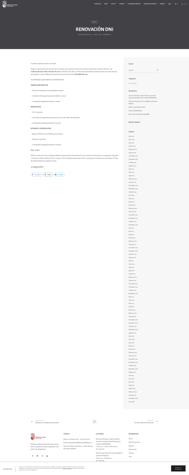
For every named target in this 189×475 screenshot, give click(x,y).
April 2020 (132, 346)
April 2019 (131, 385)
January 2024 (132, 212)
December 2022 (133, 248)
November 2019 (133, 362)
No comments (100, 449)
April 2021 (131, 307)
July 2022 (131, 261)
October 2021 (132, 290)
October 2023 (132, 221)
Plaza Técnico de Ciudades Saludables (139, 114)
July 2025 (131, 169)
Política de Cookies (67, 468)
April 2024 (131, 202)
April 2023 (131, 235)
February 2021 (133, 313)
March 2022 (132, 274)
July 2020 (131, 336)
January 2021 (132, 316)
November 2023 (133, 218)
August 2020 (132, 333)
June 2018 (131, 402)
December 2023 (133, 215)
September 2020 (133, 329)
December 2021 (133, 284)
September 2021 (133, 293)
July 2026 (131, 136)
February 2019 (133, 392)
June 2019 (131, 379)
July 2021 (131, 297)
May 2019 (131, 382)
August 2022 (132, 257)
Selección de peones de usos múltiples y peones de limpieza (143, 102)
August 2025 (132, 166)
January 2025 (132, 182)
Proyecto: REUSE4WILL (135, 111)
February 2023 (133, 241)
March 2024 (132, 205)
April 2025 (131, 176)
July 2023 (131, 228)
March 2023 (132, 238)
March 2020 (132, 349)
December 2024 (133, 185)
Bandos (94, 22)
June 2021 (131, 300)
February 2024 (133, 208)
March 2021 (132, 310)
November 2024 (133, 189)
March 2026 (132, 146)
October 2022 (132, 254)
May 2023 (131, 231)
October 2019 (132, 366)
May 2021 (131, 303)
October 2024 (132, 192)
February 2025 (133, 179)
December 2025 (133, 156)
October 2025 (132, 162)
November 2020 (133, 323)
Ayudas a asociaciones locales (137, 107)
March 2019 (132, 388)
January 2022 (132, 280)
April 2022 (131, 271)
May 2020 (131, 343)
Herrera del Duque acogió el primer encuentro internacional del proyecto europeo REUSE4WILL (143, 97)
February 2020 (133, 352)
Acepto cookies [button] (178, 468)
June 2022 (132, 264)
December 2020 (133, 320)
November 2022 (133, 251)
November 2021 (133, 287)
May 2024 (131, 199)
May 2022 (131, 267)
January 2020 (132, 356)
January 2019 (132, 395)
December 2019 (133, 359)
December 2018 (133, 398)
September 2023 (133, 225)
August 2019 (132, 372)
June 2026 (131, 139)
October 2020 (133, 326)
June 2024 (132, 195)
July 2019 (131, 375)
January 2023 (132, 244)
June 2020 (132, 339)
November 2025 (133, 159)
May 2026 (131, 143)
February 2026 (133, 149)
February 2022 (133, 277)
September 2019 (133, 369)
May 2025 (131, 172)
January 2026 (132, 153)
